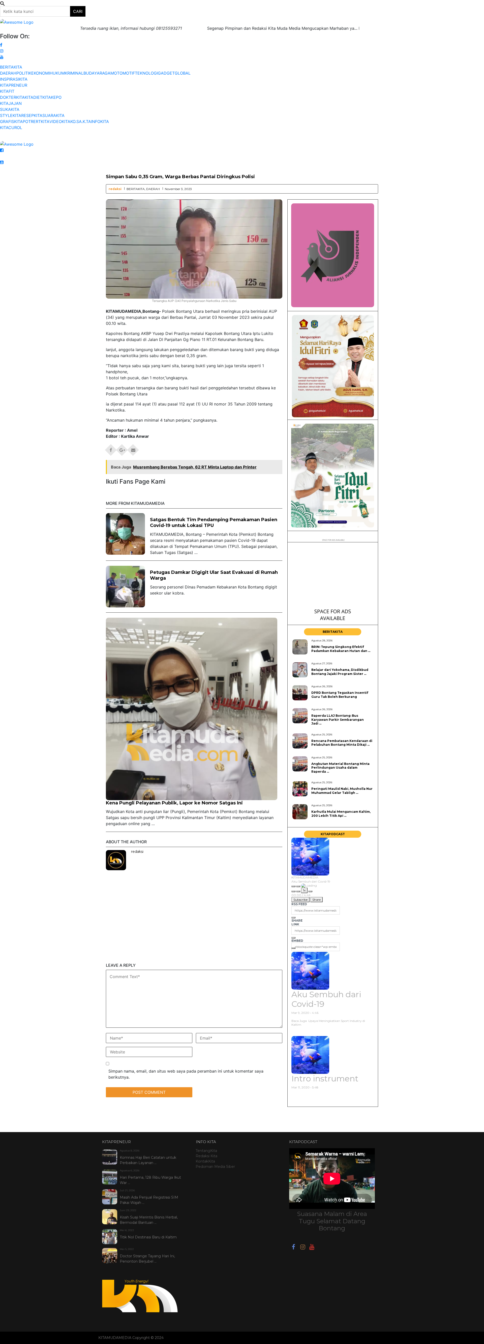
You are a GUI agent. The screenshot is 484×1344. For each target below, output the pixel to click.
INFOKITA (100, 121)
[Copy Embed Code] (293, 948)
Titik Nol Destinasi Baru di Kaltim (148, 1237)
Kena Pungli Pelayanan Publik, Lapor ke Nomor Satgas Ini (174, 803)
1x (304, 890)
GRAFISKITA (11, 121)
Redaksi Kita (206, 1156)
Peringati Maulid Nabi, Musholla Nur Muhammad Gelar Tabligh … (342, 790)
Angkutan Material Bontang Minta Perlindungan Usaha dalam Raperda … (340, 767)
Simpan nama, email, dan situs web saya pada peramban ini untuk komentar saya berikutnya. (185, 1074)
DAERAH (8, 73)
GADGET (166, 73)
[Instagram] (302, 1247)
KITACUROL (11, 127)
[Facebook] (293, 1247)
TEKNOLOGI (146, 73)
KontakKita (205, 1161)
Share (316, 899)
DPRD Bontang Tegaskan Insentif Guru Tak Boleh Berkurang (339, 694)
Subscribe (300, 899)
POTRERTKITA (36, 121)
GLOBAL (183, 73)
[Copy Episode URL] (293, 938)
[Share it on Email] (133, 448)
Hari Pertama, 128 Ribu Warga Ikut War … (150, 1180)
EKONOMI (40, 73)
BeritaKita (136, 189)
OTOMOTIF (124, 73)
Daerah (153, 189)
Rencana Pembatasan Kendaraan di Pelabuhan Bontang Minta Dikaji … (341, 742)
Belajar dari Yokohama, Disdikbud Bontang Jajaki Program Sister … (339, 671)
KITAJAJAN (11, 103)
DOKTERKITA (12, 97)
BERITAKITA (11, 67)
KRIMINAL (74, 73)
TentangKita (206, 1150)
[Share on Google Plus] (122, 448)
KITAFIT (7, 91)
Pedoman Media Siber (215, 1166)
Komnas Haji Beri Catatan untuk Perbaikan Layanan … (148, 1160)
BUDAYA (91, 73)
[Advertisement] (194, 927)
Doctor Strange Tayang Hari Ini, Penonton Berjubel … (147, 1259)
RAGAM (107, 73)
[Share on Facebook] (111, 448)
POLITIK (23, 73)
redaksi (115, 189)
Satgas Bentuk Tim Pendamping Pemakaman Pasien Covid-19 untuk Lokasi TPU (213, 522)
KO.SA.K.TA (80, 121)
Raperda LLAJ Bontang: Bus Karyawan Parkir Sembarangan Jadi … (337, 719)
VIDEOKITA (59, 121)
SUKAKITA (9, 109)
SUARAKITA (53, 115)
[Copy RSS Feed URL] (293, 917)
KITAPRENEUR (13, 85)
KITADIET (33, 97)
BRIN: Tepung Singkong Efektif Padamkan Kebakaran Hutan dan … (340, 648)
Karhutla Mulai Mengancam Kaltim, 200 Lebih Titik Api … (341, 813)
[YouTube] (311, 1247)
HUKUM (57, 73)
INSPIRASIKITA (13, 79)
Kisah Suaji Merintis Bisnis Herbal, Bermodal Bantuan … (149, 1220)
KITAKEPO (52, 97)
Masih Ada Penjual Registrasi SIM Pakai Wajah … (149, 1200)
